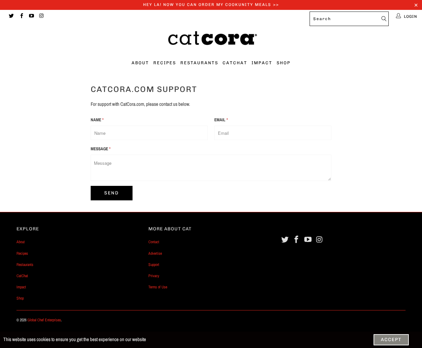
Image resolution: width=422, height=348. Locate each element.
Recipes (164, 62)
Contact (153, 242)
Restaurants (199, 62)
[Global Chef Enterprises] (211, 40)
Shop (283, 62)
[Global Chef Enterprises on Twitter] (11, 16)
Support (153, 264)
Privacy (153, 275)
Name (97, 120)
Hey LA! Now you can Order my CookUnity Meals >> (211, 4)
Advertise (155, 253)
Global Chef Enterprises (44, 320)
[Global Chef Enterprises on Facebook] (21, 16)
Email (221, 120)
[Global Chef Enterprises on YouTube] (31, 16)
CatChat (235, 62)
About (140, 62)
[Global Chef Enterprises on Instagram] (41, 16)
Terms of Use (157, 287)
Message (100, 149)
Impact (262, 62)
